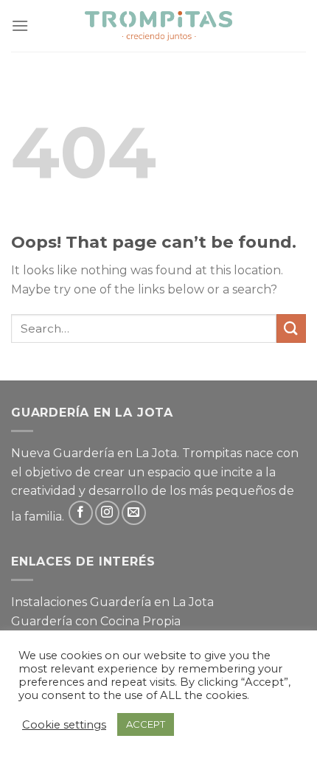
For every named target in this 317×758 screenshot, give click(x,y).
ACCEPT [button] (145, 724)
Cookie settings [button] (64, 724)
